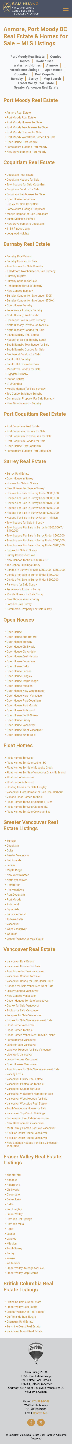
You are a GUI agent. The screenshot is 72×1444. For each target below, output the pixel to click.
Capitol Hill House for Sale (23, 364)
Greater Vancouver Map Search (25, 938)
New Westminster (18, 875)
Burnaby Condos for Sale (22, 281)
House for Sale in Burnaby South (26, 339)
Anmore (52, 65)
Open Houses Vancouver (22, 1064)
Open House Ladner (19, 671)
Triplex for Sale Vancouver (23, 1010)
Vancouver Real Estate (20, 961)
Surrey (33, 78)
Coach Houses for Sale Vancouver (27, 1000)
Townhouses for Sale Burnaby (25, 266)
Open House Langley (19, 676)
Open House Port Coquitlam (24, 446)
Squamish (13, 909)
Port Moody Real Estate (27, 56)
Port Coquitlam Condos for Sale (26, 441)
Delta (10, 850)
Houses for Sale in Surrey (22, 483)
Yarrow (11, 1258)
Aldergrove (13, 1184)
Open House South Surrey (22, 715)
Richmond (13, 904)
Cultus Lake (14, 1199)
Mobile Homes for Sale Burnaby (26, 388)
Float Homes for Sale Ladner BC (26, 762)
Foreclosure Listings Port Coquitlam (29, 451)
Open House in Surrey (20, 478)
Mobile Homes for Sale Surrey (25, 594)
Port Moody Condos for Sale (24, 132)
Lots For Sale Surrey (19, 604)
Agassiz (12, 1180)
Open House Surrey (18, 720)
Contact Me (40, 1413)
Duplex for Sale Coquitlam (22, 204)
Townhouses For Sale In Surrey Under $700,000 (36, 545)
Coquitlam (22, 74)
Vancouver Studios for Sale (23, 1089)
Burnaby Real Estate (19, 256)
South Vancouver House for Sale (26, 1108)
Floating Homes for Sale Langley (27, 787)
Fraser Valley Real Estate (36, 83)
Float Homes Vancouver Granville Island (31, 1035)
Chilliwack (13, 1189)
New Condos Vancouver (21, 995)
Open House (53, 70)
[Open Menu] (66, 9)
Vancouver (13, 924)
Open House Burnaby (19, 305)
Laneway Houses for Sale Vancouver (29, 1049)
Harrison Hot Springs (19, 1219)
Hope (10, 1229)
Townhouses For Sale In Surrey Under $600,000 (36, 540)
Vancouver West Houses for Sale (27, 1098)
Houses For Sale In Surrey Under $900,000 (33, 512)
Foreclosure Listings (24, 70)
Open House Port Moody (22, 142)
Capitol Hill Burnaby (18, 359)
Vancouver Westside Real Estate (27, 1103)
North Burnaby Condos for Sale (25, 330)
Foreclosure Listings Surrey (24, 589)
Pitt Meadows (15, 889)
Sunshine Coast (16, 914)
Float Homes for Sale (20, 757)
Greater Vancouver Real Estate (36, 87)
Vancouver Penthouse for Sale (25, 1084)
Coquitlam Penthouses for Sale (26, 194)
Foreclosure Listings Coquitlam (26, 209)
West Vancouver (17, 929)
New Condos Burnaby (20, 290)
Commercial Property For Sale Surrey (29, 609)
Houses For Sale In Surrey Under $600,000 (33, 498)
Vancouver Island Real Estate (24, 1331)
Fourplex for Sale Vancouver (24, 1015)
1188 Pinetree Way (18, 228)
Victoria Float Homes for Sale (25, 797)
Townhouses (44, 61)
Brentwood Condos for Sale (23, 354)
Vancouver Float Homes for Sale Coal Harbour (35, 792)
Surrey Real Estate (18, 473)
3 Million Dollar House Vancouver (27, 1138)
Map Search (52, 78)
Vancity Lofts (15, 1074)
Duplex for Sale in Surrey (22, 550)
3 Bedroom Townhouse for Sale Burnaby (31, 271)
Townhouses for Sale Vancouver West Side (33, 1069)
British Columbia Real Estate (24, 1302)
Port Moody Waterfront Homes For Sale (31, 137)
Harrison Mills (15, 1224)
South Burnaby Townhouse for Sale (28, 344)
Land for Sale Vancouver (21, 1044)
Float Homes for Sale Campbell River (29, 802)
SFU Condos (14, 383)
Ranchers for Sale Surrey (22, 584)
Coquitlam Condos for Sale (23, 189)
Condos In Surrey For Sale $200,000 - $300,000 (36, 570)
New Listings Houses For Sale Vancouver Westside (32, 1144)
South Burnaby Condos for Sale (26, 349)
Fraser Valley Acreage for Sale (25, 1268)
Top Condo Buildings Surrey (23, 565)
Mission (12, 1243)
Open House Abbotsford (22, 637)
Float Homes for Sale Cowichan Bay (28, 811)
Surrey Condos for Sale (21, 555)
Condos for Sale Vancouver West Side (30, 986)
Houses (24, 61)
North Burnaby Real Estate (22, 315)
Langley (11, 1238)
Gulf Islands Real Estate (21, 1316)
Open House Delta (18, 666)
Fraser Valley (15, 1214)
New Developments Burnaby (24, 403)
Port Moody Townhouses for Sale (27, 127)
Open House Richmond (21, 710)
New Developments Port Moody (26, 151)
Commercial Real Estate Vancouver (28, 1118)
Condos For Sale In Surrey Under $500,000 (33, 579)
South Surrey (14, 1248)
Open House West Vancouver (24, 730)
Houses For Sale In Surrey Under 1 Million (32, 517)
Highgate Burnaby (17, 374)
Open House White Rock (21, 735)
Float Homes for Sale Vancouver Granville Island (36, 772)
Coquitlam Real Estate (20, 174)
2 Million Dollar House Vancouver (27, 1133)
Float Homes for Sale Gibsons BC (27, 806)
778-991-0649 (40, 1401)
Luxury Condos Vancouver (22, 991)
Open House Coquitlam (21, 199)
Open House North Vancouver (25, 695)
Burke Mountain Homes (21, 218)
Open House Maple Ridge (22, 681)
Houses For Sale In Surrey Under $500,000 (33, 493)
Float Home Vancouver (20, 777)
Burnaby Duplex (16, 276)
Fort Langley (14, 1209)
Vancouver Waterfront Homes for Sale (30, 1093)
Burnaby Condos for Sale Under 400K (29, 295)
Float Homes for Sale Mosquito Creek (30, 767)
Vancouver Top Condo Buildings (26, 1113)
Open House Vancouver (21, 725)
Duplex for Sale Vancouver (23, 1005)
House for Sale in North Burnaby (26, 320)
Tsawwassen (15, 919)
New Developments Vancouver (25, 1123)
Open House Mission (20, 686)
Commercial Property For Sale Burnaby (30, 398)
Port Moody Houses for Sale (24, 122)
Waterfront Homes (27, 65)
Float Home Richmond (20, 782)
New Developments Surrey (23, 599)
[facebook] (31, 1422)
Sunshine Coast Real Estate (23, 1326)
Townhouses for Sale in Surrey (25, 522)
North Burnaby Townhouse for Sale (28, 325)
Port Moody (14, 899)
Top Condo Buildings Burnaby (24, 393)
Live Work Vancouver (19, 1054)
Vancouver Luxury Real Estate (25, 1079)
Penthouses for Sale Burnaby (24, 286)
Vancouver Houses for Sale (23, 966)
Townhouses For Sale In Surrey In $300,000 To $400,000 (35, 529)
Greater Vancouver (18, 855)
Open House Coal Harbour (22, 656)
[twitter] (41, 1422)
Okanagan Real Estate (20, 1321)
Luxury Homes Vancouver (22, 1059)
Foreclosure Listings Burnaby (24, 310)
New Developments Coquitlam (25, 223)
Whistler (12, 933)
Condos (55, 56)
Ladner (11, 865)
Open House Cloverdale (21, 651)
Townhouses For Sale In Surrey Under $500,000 (36, 535)
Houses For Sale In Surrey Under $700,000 (33, 503)
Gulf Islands (14, 860)
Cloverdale (13, 1194)
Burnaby (17, 78)
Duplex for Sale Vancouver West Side (29, 1020)
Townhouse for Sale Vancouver (25, 971)
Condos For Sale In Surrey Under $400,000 (33, 574)
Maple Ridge (14, 870)
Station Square (15, 379)
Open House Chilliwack (21, 646)
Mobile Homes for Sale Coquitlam (27, 214)
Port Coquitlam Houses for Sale (26, 431)
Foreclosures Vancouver (21, 1040)
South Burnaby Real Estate (23, 335)
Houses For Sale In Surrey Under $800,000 (33, 508)
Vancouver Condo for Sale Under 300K (30, 981)
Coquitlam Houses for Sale (23, 179)
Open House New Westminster (26, 690)
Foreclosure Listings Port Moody (27, 147)
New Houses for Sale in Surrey (25, 488)
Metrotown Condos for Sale (23, 369)
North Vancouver (17, 880)
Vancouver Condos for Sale (23, 976)
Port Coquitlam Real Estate (23, 426)
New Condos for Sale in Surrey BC (27, 560)
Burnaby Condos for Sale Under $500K (30, 300)
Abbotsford (14, 1175)
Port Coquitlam (46, 74)
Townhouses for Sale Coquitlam (26, 184)
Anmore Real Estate (19, 112)
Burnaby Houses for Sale (22, 261)
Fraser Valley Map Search (22, 1273)
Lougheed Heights (18, 233)
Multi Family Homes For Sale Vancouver (31, 1128)
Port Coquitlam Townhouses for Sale (29, 436)
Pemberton (13, 884)
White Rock (13, 1263)
